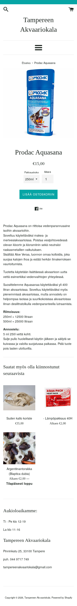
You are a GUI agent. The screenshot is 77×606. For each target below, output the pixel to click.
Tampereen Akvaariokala (38, 24)
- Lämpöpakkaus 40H (57, 418)
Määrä (47, 172)
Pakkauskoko (31, 172)
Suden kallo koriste (19, 418)
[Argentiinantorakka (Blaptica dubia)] (19, 448)
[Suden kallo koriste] (19, 398)
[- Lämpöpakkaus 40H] (58, 398)
